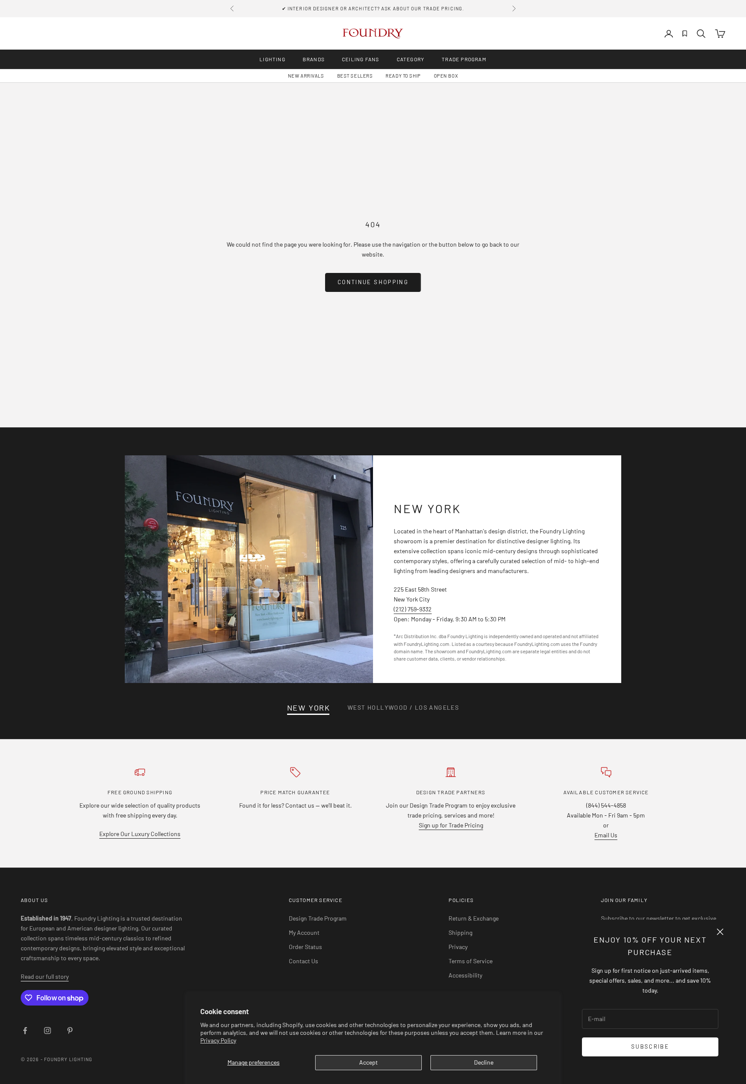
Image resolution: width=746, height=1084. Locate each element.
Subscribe (650, 1046)
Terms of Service (471, 961)
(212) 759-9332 (413, 609)
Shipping (460, 932)
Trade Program (464, 59)
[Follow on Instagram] (47, 1030)
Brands (314, 59)
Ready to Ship (403, 75)
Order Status (305, 946)
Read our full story (45, 976)
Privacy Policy (218, 1040)
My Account (304, 932)
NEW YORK (308, 707)
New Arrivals (306, 75)
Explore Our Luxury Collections (139, 833)
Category (411, 59)
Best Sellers (355, 75)
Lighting (272, 59)
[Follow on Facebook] (25, 1030)
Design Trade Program (318, 918)
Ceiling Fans (360, 59)
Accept (368, 1062)
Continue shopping (373, 282)
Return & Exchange (474, 918)
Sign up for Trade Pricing (451, 825)
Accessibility (465, 975)
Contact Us (303, 961)
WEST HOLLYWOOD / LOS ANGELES (403, 707)
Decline (483, 1062)
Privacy (458, 946)
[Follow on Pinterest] (70, 1030)
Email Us (605, 835)
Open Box (446, 75)
